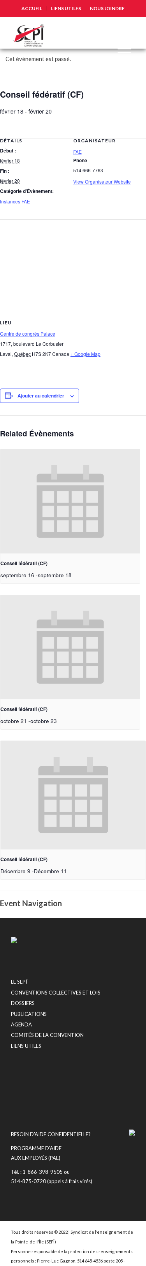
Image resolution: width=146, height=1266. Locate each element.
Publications (29, 1014)
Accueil (31, 8)
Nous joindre (107, 8)
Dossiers (23, 1003)
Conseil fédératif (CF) (23, 563)
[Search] (104, 32)
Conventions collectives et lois (55, 992)
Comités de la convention (47, 1035)
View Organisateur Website (102, 181)
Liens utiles (66, 8)
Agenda (21, 1024)
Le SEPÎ (19, 982)
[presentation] (70, 501)
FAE (77, 151)
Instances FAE (15, 201)
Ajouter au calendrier (41, 395)
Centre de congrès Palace (27, 333)
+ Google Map (85, 353)
